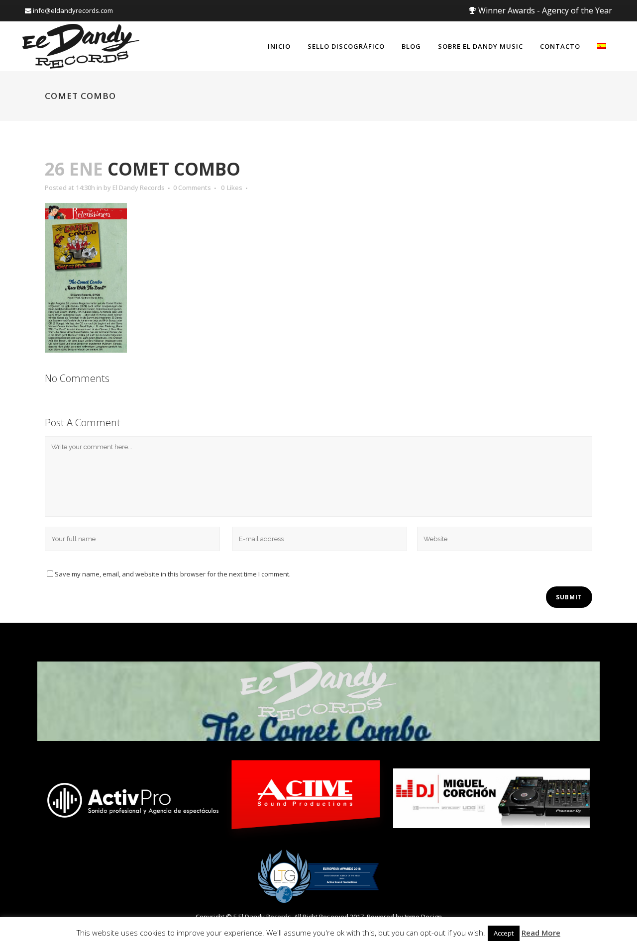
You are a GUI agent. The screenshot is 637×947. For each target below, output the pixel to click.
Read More (541, 933)
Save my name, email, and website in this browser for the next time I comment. (173, 573)
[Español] (602, 46)
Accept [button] (504, 933)
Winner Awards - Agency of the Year (544, 10)
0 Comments (192, 187)
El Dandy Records (138, 187)
